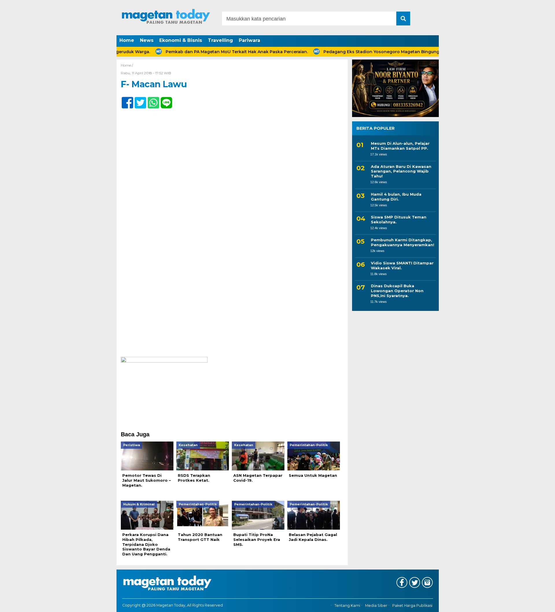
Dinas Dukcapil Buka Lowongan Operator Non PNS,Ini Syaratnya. (397, 290)
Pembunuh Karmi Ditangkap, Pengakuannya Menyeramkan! (402, 242)
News (146, 40)
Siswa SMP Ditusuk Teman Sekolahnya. (398, 219)
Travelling (220, 40)
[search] (403, 18)
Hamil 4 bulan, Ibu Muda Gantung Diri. (396, 196)
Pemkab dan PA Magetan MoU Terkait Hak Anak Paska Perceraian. (221, 52)
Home (126, 40)
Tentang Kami (347, 605)
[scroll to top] (532, 604)
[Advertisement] (232, 314)
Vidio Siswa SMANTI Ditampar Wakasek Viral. (402, 265)
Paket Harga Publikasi (412, 605)
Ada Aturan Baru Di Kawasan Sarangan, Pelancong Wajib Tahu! (401, 171)
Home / (127, 65)
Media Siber (376, 605)
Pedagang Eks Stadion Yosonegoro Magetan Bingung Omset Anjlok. (381, 52)
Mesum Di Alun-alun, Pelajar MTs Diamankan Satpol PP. (400, 146)
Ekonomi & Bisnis (180, 40)
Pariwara (249, 40)
